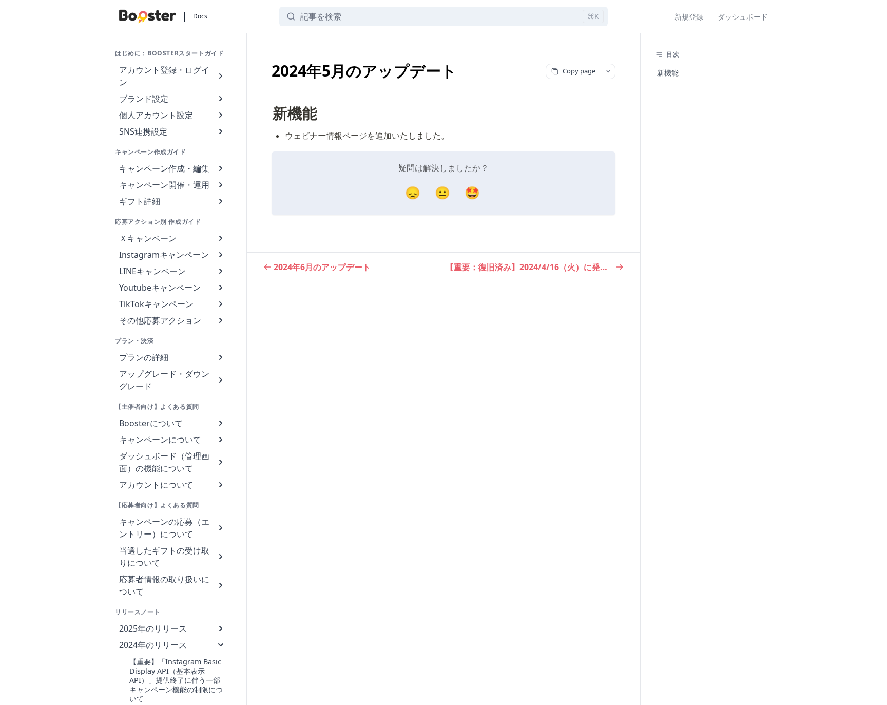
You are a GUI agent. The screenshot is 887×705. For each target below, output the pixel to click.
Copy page (579, 70)
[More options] (608, 71)
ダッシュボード (743, 17)
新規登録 (688, 17)
